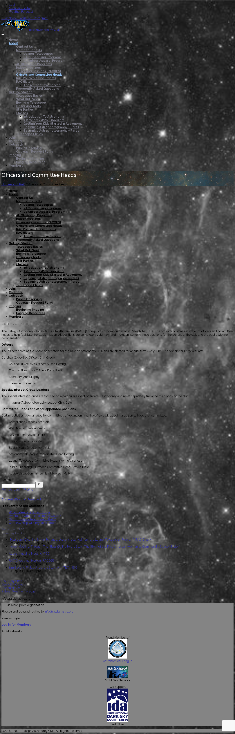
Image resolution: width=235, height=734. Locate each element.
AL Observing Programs (34, 64)
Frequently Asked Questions (37, 88)
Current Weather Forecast (21, 499)
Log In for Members (16, 624)
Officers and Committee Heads (39, 74)
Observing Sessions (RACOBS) (38, 71)
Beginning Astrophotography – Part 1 (51, 127)
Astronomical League (117, 661)
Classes (22, 113)
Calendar (16, 141)
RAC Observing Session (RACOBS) (32, 560)
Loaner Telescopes (38, 53)
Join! (12, 137)
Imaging (15, 155)
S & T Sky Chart (12, 581)
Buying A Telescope (31, 102)
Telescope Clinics (29, 134)
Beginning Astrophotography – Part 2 (51, 130)
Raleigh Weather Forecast (18, 591)
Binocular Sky (10, 588)
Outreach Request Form (34, 151)
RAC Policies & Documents (36, 78)
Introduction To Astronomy (44, 116)
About (13, 43)
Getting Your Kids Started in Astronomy (53, 123)
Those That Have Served (42, 85)
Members (16, 165)
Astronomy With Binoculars (44, 120)
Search (6, 480)
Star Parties (25, 109)
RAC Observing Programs (43, 57)
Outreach (16, 144)
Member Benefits (29, 50)
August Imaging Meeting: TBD (29, 553)
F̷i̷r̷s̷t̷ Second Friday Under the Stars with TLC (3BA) (43, 567)
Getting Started (20, 92)
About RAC (17, 184)
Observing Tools (28, 106)
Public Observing (29, 148)
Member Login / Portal (17, 489)
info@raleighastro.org (59, 611)
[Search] (39, 485)
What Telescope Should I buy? (29, 512)
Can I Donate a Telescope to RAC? (32, 519)
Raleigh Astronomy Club (44, 29)
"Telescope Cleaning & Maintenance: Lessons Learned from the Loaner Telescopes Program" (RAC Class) (80, 539)
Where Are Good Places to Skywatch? (35, 516)
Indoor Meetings (28, 67)
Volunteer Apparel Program (44, 60)
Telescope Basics (29, 95)
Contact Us (24, 46)
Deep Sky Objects (13, 584)
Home (13, 39)
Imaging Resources (30, 162)
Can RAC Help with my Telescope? (32, 523)
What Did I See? (27, 99)
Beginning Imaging (30, 158)
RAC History (25, 81)
